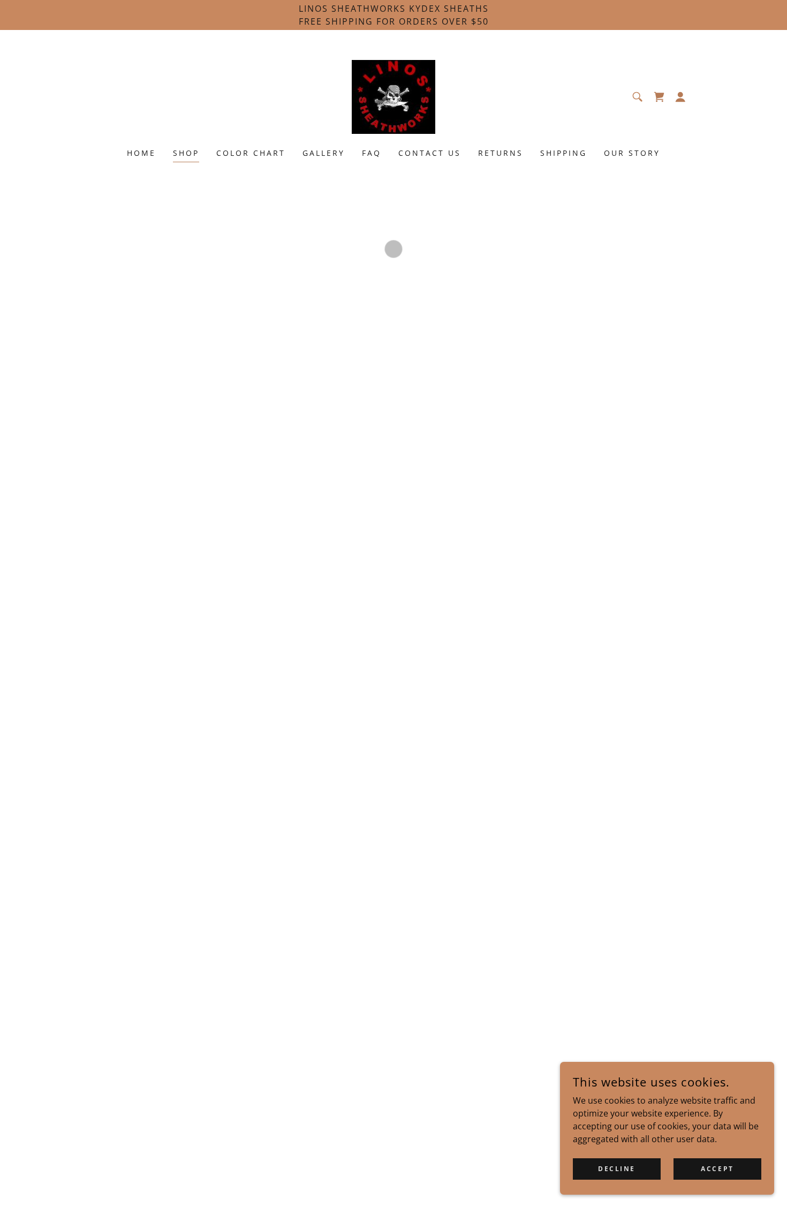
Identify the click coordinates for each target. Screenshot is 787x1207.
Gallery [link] (323, 153)
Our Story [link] (632, 153)
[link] (393, 96)
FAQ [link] (371, 153)
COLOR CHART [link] (250, 153)
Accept (717, 1168)
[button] (659, 97)
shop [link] (186, 153)
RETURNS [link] (500, 153)
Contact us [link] (429, 153)
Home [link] (141, 153)
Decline (616, 1168)
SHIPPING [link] (563, 153)
